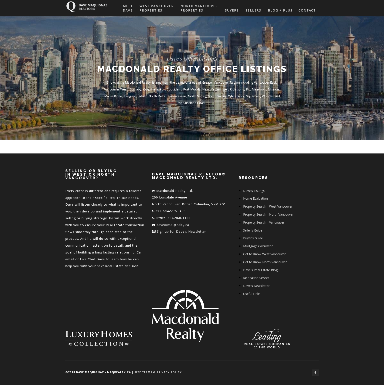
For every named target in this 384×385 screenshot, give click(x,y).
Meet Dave (128, 8)
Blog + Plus (280, 10)
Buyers (232, 10)
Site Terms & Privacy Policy (158, 372)
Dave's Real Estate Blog (260, 270)
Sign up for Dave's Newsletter (181, 231)
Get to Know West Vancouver (264, 254)
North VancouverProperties (199, 8)
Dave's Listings (254, 191)
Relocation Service (256, 278)
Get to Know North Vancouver (265, 262)
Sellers (253, 10)
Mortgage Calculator (258, 246)
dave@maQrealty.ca (172, 225)
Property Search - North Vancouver (268, 214)
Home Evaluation (255, 198)
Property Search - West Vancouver (267, 206)
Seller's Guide (252, 230)
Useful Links (251, 294)
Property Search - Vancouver (263, 222)
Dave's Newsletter (256, 286)
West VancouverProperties (157, 8)
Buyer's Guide (253, 238)
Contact (307, 10)
